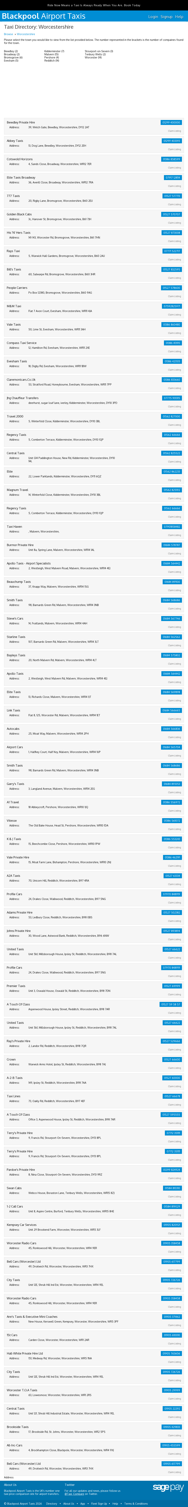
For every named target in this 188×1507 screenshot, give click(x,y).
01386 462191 (172, 857)
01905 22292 (172, 1408)
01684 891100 (172, 581)
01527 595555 (171, 1114)
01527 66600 (172, 1059)
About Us (68, 1503)
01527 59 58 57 (170, 1004)
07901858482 (172, 526)
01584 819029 (172, 1206)
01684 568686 (171, 600)
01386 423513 (172, 361)
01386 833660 (172, 379)
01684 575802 (171, 655)
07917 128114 (173, 177)
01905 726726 (171, 1280)
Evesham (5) (11, 60)
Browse (8, 34)
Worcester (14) (93, 57)
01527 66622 (172, 949)
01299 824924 (171, 1169)
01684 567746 (171, 618)
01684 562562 (171, 636)
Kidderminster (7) (54, 51)
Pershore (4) (51, 57)
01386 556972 (171, 802)
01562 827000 (171, 416)
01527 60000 (172, 1077)
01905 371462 (172, 1316)
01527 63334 (172, 875)
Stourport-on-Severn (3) (99, 51)
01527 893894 (171, 930)
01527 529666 (171, 1041)
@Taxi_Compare (74, 1493)
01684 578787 (171, 545)
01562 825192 (172, 489)
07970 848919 (171, 894)
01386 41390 (173, 343)
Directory (51, 1503)
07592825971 (172, 306)
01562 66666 (172, 434)
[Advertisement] (94, 90)
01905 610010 (172, 1335)
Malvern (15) (51, 54)
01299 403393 (172, 140)
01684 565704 (171, 747)
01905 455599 (171, 1445)
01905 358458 (171, 1243)
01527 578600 (171, 287)
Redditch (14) (51, 60)
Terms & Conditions (136, 1503)
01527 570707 (171, 214)
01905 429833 (171, 1427)
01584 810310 (172, 1188)
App (82, 1503)
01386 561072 (172, 820)
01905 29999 (172, 1390)
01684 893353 (172, 783)
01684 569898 (171, 692)
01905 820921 (172, 1224)
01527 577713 (172, 196)
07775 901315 (172, 398)
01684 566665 (171, 710)
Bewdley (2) (11, 51)
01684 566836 (171, 728)
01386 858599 (171, 159)
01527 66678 (172, 1096)
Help (179, 16)
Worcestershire (26, 34)
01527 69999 (172, 986)
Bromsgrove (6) (13, 57)
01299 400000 (171, 122)
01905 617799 (171, 1261)
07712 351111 (173, 1133)
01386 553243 (172, 839)
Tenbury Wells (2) (95, 54)
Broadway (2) (12, 54)
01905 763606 (171, 1353)
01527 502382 (171, 912)
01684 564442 (171, 563)
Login (153, 16)
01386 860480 (171, 324)
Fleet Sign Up (99, 1503)
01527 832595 (171, 269)
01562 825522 (171, 453)
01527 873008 (171, 232)
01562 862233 (172, 471)
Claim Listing (174, 131)
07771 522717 (172, 251)
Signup (167, 16)
